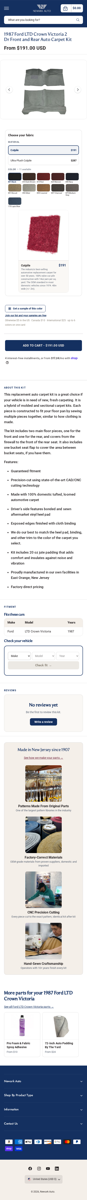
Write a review (43, 721)
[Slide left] (9, 89)
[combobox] (43, 20)
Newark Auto (47, 1191)
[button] (6, 8)
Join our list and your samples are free (25, 315)
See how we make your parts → (43, 757)
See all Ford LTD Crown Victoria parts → (29, 1006)
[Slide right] (77, 89)
